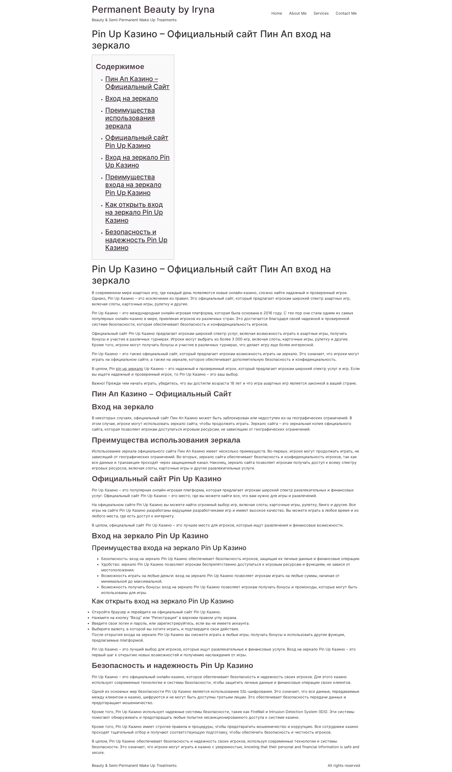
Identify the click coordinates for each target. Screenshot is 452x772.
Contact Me (346, 13)
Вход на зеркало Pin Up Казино (137, 161)
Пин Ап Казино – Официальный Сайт (137, 83)
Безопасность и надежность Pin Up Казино (136, 240)
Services (321, 13)
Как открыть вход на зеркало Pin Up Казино (134, 212)
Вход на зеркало (131, 98)
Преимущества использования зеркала (130, 118)
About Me (298, 13)
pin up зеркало (129, 368)
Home (276, 13)
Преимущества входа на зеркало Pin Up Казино (133, 185)
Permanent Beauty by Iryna (153, 9)
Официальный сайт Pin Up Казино (136, 141)
